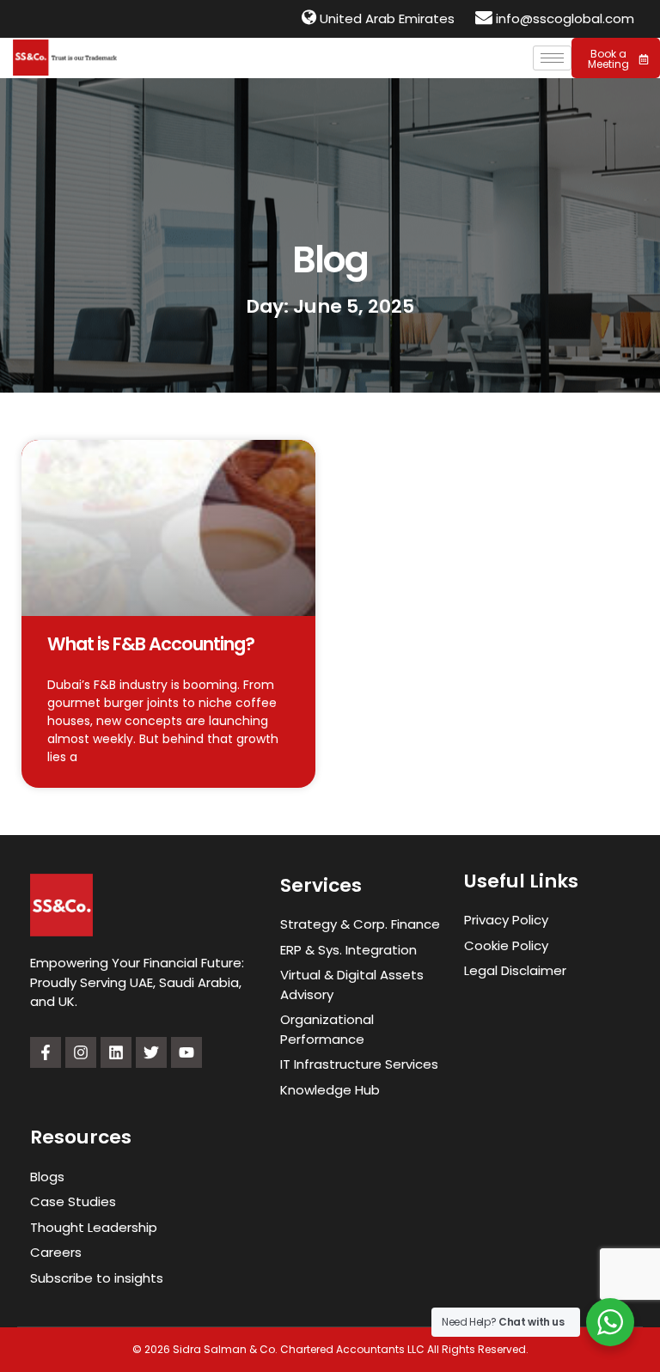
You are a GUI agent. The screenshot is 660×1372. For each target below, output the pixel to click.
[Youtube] (186, 1052)
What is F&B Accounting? (150, 643)
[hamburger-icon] (552, 58)
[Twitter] (151, 1052)
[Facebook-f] (45, 1052)
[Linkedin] (116, 1052)
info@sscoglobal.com (565, 18)
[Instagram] (80, 1052)
